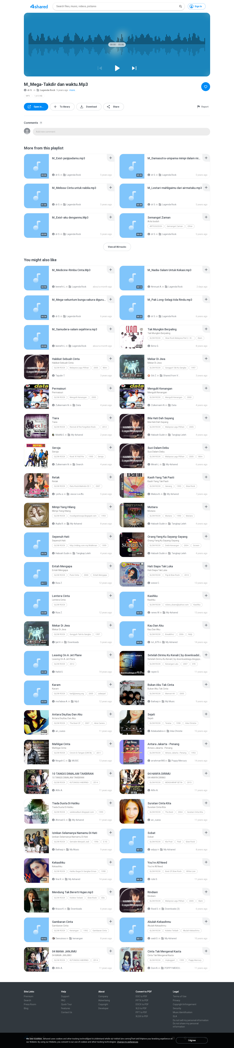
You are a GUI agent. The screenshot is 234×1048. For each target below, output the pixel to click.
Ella (103, 898)
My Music (170, 701)
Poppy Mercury (179, 760)
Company (103, 996)
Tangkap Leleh (179, 435)
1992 (193, 753)
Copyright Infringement (184, 1004)
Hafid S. (59, 672)
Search (79, 464)
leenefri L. (60, 286)
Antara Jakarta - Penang (175, 753)
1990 (179, 516)
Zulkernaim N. (62, 405)
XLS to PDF (141, 1008)
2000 (94, 397)
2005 (96, 368)
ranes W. (155, 612)
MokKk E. (60, 435)
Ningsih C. (60, 760)
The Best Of (75, 723)
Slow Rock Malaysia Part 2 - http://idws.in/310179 (180, 338)
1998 (178, 723)
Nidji (190, 634)
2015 (189, 782)
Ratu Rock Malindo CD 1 (80, 486)
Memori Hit (170, 694)
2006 (181, 634)
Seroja (100, 457)
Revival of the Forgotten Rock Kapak (84, 427)
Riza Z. (59, 583)
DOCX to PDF (142, 1004)
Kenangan (74, 931)
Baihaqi (155, 701)
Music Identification (182, 1012)
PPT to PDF (141, 1012)
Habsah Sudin (158, 435)
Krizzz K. (60, 909)
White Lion (190, 871)
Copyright (103, 1004)
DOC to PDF (141, 996)
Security (177, 1008)
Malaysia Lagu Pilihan (79, 368)
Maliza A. (155, 494)
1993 (179, 486)
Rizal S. (154, 909)
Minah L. (155, 464)
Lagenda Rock (47, 90)
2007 (98, 486)
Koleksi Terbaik (76, 898)
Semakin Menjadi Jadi (79, 842)
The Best (169, 812)
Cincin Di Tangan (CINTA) (81, 753)
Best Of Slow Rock (173, 871)
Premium (28, 996)
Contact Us (66, 1012)
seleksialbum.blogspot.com (82, 812)
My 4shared (77, 435)
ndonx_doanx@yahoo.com (177, 605)
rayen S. (155, 672)
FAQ (63, 1000)
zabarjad (102, 694)
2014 (95, 782)
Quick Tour (66, 1004)
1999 (104, 545)
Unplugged (170, 960)
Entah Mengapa (100, 575)
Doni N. (154, 968)
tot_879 (155, 642)
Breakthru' (169, 634)
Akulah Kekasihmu (191, 931)
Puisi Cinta (74, 575)
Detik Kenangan (172, 545)
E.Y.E (105, 842)
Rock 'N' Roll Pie (77, 457)
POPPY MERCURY (173, 968)
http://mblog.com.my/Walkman (83, 545)
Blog (26, 1008)
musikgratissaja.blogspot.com (83, 516)
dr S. (29, 90)
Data (78, 405)
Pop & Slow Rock (172, 575)
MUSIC (75, 760)
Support (65, 996)
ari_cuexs (60, 731)
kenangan (78, 938)
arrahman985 (158, 760)
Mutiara (168, 516)
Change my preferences (127, 1042)
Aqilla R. (60, 523)
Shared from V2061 (172, 375)
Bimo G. (155, 346)
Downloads (73, 642)
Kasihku (196, 605)
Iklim (105, 368)
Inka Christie (190, 723)
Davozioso (61, 938)
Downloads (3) (172, 909)
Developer (103, 1008)
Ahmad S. (60, 820)
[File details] (36, 166)
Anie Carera (99, 723)
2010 (186, 575)
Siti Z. (154, 375)
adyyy (154, 849)
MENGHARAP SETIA (173, 782)
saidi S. (154, 938)
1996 (96, 842)
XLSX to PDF (142, 1016)
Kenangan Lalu (171, 664)
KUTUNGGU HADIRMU (79, 782)
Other (190, 226)
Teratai (168, 723)
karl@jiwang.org (77, 694)
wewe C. (155, 583)
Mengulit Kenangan (78, 397)
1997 (193, 368)
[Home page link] (39, 6)
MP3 (28, 96)
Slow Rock (155, 338)
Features (65, 1008)
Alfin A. (59, 790)
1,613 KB (38, 96)
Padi (179, 842)
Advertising (104, 1000)
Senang (168, 486)
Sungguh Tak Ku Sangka (175, 368)
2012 (104, 427)
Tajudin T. (60, 375)
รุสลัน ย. (60, 494)
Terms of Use (179, 996)
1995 (91, 457)
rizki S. (154, 879)
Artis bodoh (156, 226)
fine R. (59, 879)
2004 (186, 545)
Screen (196, 545)
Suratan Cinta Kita (195, 812)
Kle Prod (168, 842)
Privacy (176, 1000)
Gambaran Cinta (100, 931)
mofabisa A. (62, 701)
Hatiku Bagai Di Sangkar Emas (83, 871)
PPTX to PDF (142, 1000)
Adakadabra (157, 731)
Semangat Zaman (175, 226)
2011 (98, 753)
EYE (194, 664)
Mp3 (76, 701)
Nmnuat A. (156, 286)
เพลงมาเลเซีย (77, 494)
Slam (200, 338)
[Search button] (180, 6)
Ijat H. (58, 642)
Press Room (30, 1004)
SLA (175, 1016)
